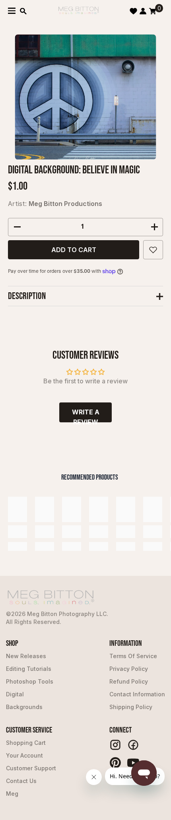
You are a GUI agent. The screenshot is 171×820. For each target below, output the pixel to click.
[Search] (23, 11)
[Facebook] (133, 745)
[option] (85, 96)
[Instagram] (115, 745)
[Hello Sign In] (143, 11)
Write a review (85, 415)
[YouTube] (133, 763)
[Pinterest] (115, 763)
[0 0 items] (152, 11)
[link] (17, 531)
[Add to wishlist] (153, 249)
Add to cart (73, 250)
